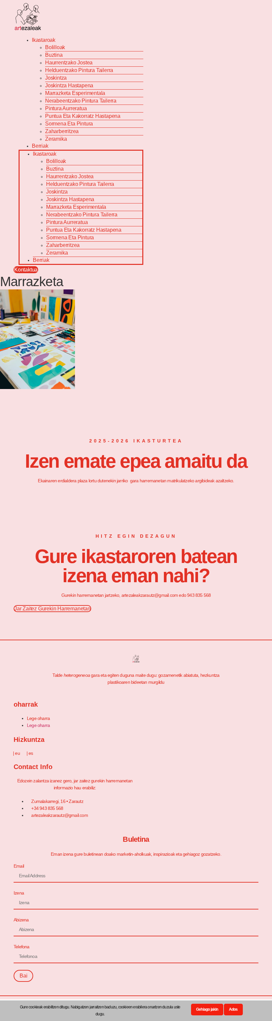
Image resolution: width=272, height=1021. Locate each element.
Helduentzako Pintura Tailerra (79, 70)
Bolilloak (55, 47)
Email (19, 866)
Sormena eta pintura (69, 123)
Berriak (40, 146)
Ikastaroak (43, 40)
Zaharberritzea (62, 131)
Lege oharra (38, 718)
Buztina (54, 55)
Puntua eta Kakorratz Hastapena (82, 116)
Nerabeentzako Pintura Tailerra (80, 101)
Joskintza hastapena (69, 85)
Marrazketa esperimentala (75, 93)
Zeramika (56, 139)
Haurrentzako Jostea (69, 62)
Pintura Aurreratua (66, 108)
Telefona (22, 946)
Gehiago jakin (207, 1009)
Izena (19, 893)
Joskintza (56, 78)
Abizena (21, 919)
